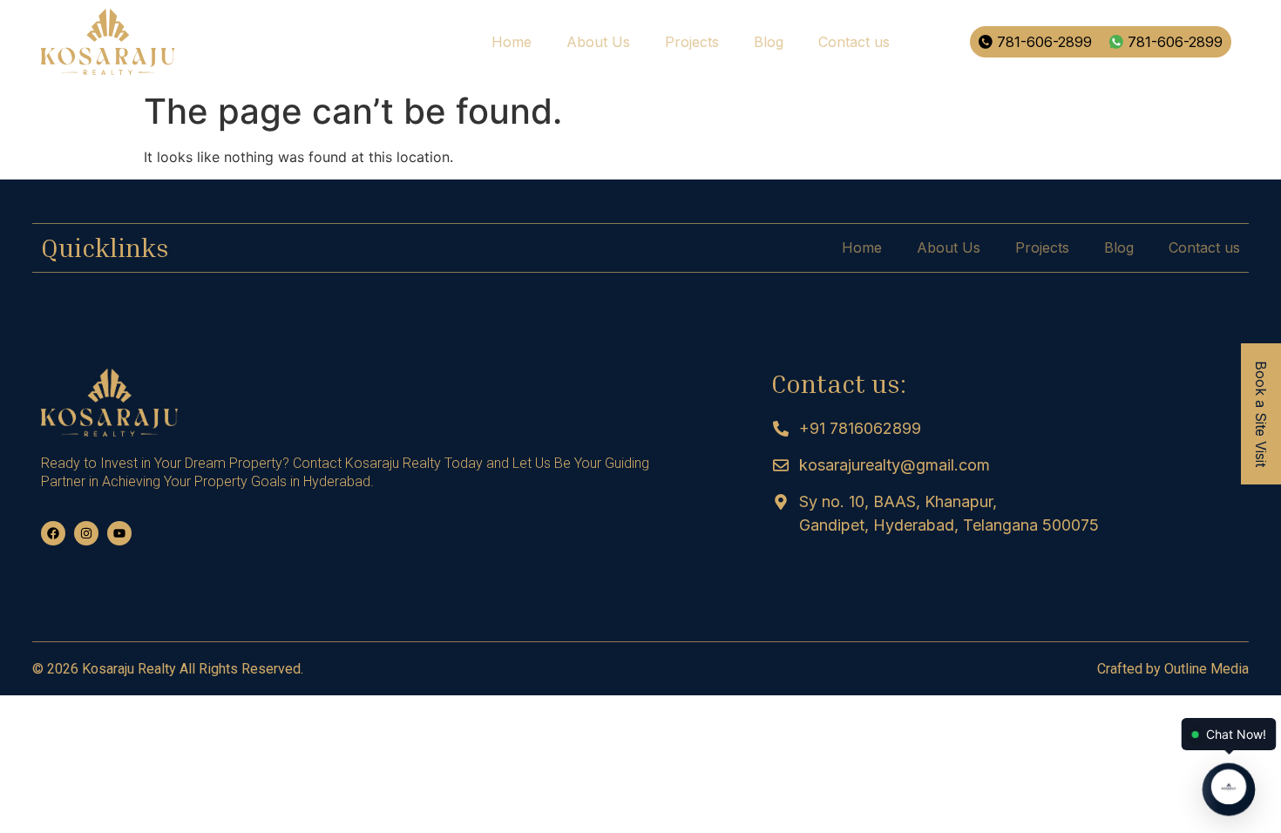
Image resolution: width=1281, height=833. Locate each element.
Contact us (854, 42)
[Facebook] (53, 533)
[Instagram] (86, 533)
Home (511, 42)
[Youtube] (119, 533)
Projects (692, 42)
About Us (598, 42)
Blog (768, 42)
